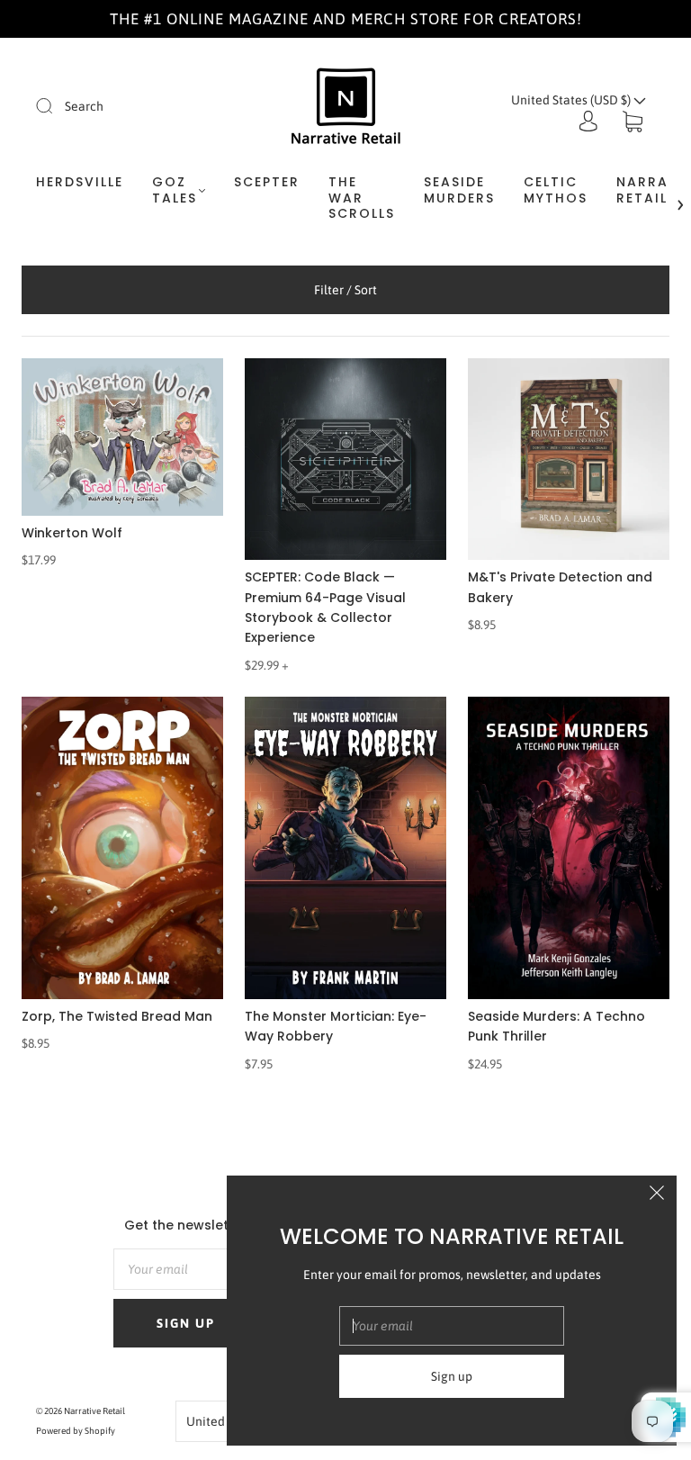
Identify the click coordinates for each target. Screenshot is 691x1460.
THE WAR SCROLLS (361, 198)
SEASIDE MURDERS (459, 190)
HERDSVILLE (79, 183)
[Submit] (56, 105)
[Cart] (632, 121)
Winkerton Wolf (72, 533)
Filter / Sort (345, 290)
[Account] (588, 121)
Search (84, 106)
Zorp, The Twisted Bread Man (117, 1016)
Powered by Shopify (75, 1431)
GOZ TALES (174, 190)
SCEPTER (267, 183)
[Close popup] (657, 1195)
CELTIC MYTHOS (556, 190)
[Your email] (185, 1269)
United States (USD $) (572, 100)
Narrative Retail (94, 1411)
